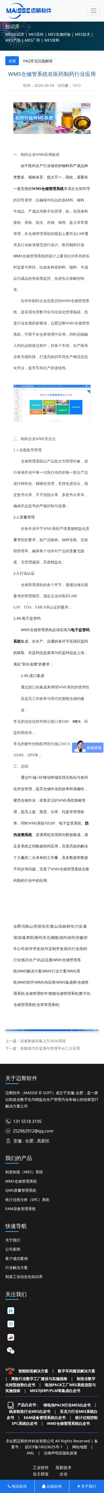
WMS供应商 (45, 982)
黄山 (54, 926)
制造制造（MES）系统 (24, 1171)
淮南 (62, 926)
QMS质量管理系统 (20, 1190)
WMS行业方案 (55, 970)
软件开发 (32, 948)
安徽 (79, 937)
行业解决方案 (16, 1267)
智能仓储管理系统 (63, 993)
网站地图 (79, 1446)
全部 (12, 60)
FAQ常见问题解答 (38, 60)
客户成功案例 (16, 1258)
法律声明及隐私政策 (60, 1452)
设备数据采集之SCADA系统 (43, 1040)
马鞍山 (27, 926)
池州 (63, 937)
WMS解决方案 (30, 970)
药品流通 (44, 959)
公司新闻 (12, 1249)
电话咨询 (19, 1486)
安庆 (45, 926)
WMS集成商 (66, 982)
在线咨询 (54, 1486)
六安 (78, 926)
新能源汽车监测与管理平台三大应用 (50, 1048)
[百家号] (10, 1310)
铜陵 (54, 937)
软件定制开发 (52, 948)
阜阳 (30, 937)
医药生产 (29, 959)
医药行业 (71, 948)
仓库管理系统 (48, 1004)
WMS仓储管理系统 (21, 1181)
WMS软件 (26, 982)
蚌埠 (70, 926)
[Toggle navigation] (93, 10)
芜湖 (37, 926)
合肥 (17, 926)
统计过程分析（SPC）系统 (27, 1199)
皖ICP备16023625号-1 (44, 1446)
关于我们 (12, 1240)
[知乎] (10, 1323)
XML (30, 1452)
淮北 (46, 937)
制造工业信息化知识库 (24, 1276)
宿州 (71, 937)
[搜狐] (10, 1337)
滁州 (38, 937)
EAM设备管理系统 (20, 1208)
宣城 (21, 937)
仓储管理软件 (36, 993)
